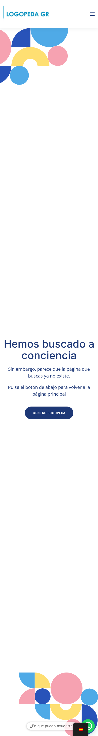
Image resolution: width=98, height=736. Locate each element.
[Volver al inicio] (26, 14)
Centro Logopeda (49, 413)
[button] (92, 14)
